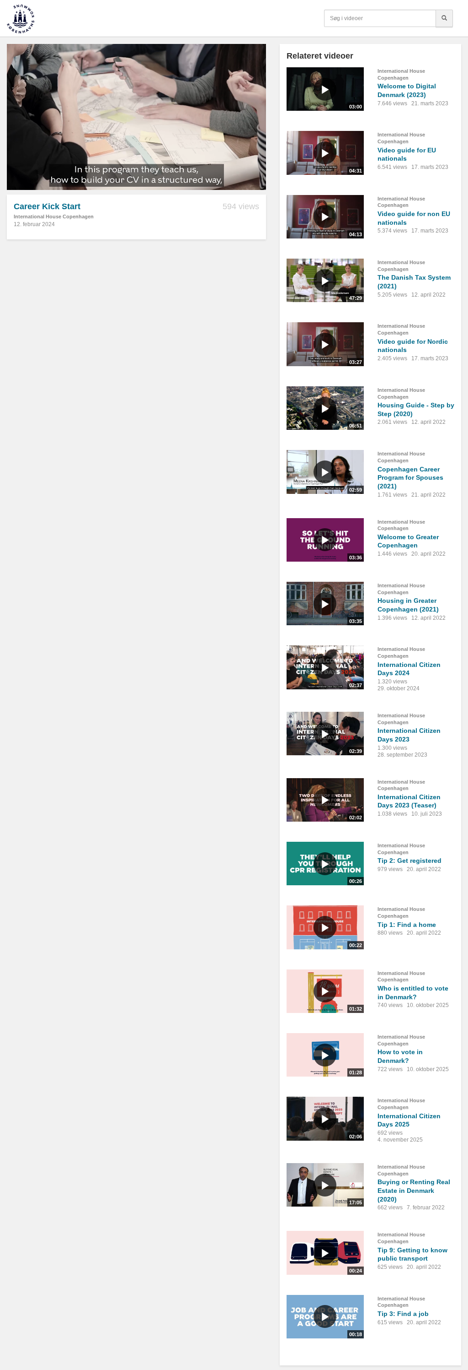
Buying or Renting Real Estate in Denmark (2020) (414, 1190)
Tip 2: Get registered (409, 860)
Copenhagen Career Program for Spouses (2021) (410, 478)
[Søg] (444, 18)
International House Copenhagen (54, 216)
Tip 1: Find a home (407, 924)
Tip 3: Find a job (403, 1313)
